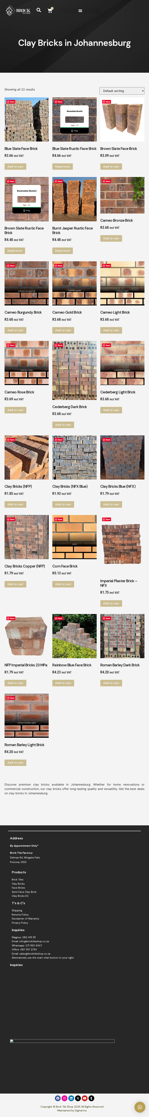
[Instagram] (64, 1098)
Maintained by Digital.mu (72, 1110)
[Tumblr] (91, 1098)
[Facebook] (58, 1098)
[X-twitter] (78, 1098)
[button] (80, 11)
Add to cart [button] (15, 166)
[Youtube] (85, 1098)
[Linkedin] (71, 1098)
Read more (62, 166)
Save (12, 101)
